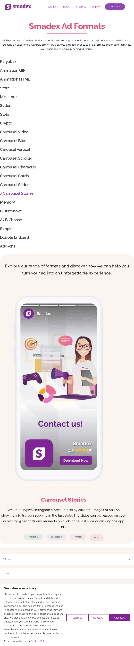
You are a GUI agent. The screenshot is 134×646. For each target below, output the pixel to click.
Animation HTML (15, 79)
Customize (76, 617)
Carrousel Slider (14, 184)
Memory (7, 202)
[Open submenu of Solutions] (129, 559)
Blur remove (11, 211)
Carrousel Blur (13, 140)
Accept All (119, 617)
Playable (8, 61)
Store (5, 88)
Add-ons (7, 246)
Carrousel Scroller (16, 158)
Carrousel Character (18, 167)
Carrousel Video (14, 132)
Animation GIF (12, 70)
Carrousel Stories (18, 193)
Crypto (6, 123)
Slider (5, 105)
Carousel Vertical (15, 149)
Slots (4, 114)
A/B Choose (11, 219)
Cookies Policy (39, 641)
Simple (6, 228)
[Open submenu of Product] (129, 573)
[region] (67, 614)
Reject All (98, 617)
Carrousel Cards (14, 176)
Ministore (8, 96)
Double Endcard (15, 237)
